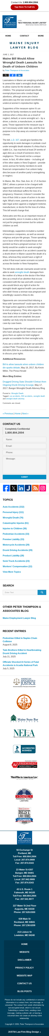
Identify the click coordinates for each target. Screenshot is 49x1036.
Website (24, 952)
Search (42, 592)
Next (25, 413)
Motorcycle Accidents (16, 545)
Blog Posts (24, 991)
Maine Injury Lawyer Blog (24, 21)
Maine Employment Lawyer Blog (19, 618)
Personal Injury (13, 512)
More (41, 36)
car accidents (15, 396)
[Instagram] (42, 488)
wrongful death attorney (15, 399)
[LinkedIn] (20, 488)
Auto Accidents (13, 507)
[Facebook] (6, 488)
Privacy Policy (24, 968)
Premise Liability (13, 539)
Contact (24, 36)
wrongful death (22, 272)
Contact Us (24, 983)
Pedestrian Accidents (16, 534)
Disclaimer (24, 960)
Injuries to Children (15, 528)
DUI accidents (26, 396)
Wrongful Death (17, 393)
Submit (24, 477)
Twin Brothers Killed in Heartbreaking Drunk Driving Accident (22, 651)
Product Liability (13, 555)
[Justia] (28, 488)
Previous (8, 413)
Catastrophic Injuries (16, 523)
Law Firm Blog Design (23, 1032)
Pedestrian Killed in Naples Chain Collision (20, 640)
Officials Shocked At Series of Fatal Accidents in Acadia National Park (21, 663)
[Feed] (35, 488)
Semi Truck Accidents (16, 561)
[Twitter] (13, 488)
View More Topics (12, 572)
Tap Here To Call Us (24, 7)
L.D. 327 (15, 140)
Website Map (24, 975)
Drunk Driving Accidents (17, 550)
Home (8, 36)
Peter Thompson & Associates (32, 1024)
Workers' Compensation (17, 566)
